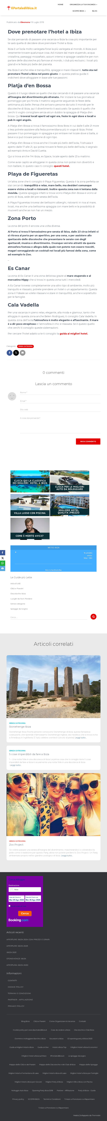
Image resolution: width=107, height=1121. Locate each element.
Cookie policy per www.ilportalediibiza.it (30, 1030)
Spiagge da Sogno (19, 609)
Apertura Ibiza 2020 (17, 965)
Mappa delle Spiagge (88, 1064)
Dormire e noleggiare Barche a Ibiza (30, 1039)
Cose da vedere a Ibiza (60, 1030)
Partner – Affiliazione (20, 999)
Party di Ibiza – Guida (87, 1090)
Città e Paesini (16, 588)
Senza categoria (25, 346)
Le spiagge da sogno (77, 1056)
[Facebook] (2, 552)
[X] (2, 558)
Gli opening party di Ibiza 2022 (79, 1039)
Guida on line (43, 1047)
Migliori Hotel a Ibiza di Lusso (54, 1073)
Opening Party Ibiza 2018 (42, 1090)
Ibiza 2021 (11, 952)
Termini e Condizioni (19, 993)
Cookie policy (15, 987)
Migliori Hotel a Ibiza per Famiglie (84, 1073)
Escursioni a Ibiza (56, 1039)
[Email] (2, 568)
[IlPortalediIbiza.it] (22, 8)
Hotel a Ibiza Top (59, 1047)
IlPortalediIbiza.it (57, 1056)
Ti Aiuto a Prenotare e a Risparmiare (79, 1099)
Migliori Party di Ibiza (54, 1082)
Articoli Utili (15, 583)
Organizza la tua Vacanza (83, 5)
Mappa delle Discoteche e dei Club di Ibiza (57, 1064)
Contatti (12, 980)
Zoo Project (16, 844)
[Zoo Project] (53, 804)
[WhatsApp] (2, 563)
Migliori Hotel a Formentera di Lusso (24, 1073)
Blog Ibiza (25, 1021)
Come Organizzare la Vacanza (62, 1021)
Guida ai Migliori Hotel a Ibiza (22, 1047)
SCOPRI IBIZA (78, 11)
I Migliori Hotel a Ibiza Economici (83, 1047)
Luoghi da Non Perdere (21, 599)
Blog (94, 11)
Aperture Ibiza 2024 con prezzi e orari (28, 939)
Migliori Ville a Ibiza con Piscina (79, 1082)
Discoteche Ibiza (18, 593)
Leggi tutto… (81, 737)
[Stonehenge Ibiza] (53, 686)
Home (60, 5)
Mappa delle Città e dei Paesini (22, 1064)
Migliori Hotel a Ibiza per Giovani (28, 1082)
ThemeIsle (96, 1115)
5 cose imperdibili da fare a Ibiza (29, 754)
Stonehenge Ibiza (20, 726)
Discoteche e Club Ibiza (84, 1030)
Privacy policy (16, 1006)
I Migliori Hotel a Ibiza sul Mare (33, 1056)
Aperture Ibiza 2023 (17, 946)
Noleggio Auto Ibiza (19, 1090)
